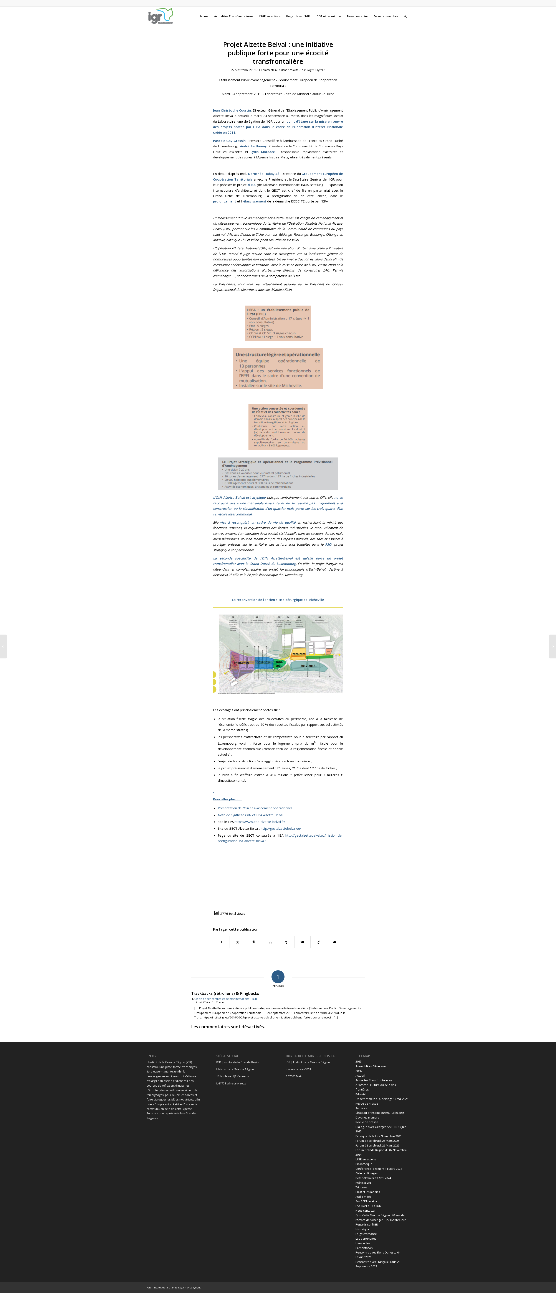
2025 (359, 1061)
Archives (361, 1108)
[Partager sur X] (238, 942)
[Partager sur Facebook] (221, 942)
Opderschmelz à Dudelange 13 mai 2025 (382, 1099)
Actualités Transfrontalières (374, 1080)
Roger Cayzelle (316, 70)
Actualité (293, 70)
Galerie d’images (367, 1173)
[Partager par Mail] (335, 942)
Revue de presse (367, 1122)
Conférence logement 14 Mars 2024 (379, 1169)
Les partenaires (366, 1238)
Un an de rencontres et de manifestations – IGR (225, 999)
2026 (359, 1071)
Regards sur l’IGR (367, 1224)
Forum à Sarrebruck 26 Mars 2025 (377, 1141)
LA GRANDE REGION (368, 1206)
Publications (364, 1182)
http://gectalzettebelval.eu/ (281, 828)
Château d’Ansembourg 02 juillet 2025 (380, 1113)
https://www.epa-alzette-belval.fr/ (260, 821)
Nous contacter (366, 1210)
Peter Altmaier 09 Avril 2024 (373, 1178)
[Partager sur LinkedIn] (270, 942)
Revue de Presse (367, 1103)
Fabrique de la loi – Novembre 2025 (379, 1136)
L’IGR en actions (366, 1159)
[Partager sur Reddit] (319, 942)
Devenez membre (367, 1117)
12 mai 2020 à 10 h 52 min (209, 1002)
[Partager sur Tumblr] (286, 942)
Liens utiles (363, 1243)
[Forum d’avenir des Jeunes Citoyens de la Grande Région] (3, 646)
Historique (362, 1229)
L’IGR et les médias (368, 1192)
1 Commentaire (268, 70)
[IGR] (161, 16)
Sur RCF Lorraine (366, 1201)
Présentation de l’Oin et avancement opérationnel (255, 808)
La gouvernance (366, 1234)
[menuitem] (204, 16)
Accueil (360, 1076)
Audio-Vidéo (364, 1197)
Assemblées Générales (371, 1066)
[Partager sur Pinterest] (254, 942)
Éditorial (361, 1094)
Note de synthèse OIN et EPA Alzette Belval (250, 815)
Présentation (364, 1248)
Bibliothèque (364, 1164)
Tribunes (361, 1187)
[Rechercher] (405, 16)
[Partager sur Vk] (303, 942)
